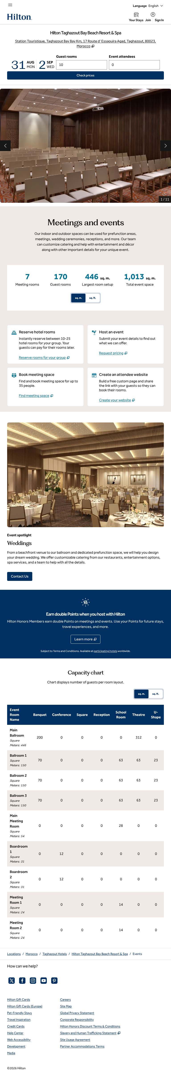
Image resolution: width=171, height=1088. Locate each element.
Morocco (32, 954)
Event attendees (122, 56)
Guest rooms (66, 56)
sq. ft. (92, 297)
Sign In (159, 20)
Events (137, 954)
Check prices (96, 75)
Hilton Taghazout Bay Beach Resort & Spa (100, 954)
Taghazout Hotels (55, 954)
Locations (14, 954)
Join (148, 20)
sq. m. (78, 297)
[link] (44, 357)
